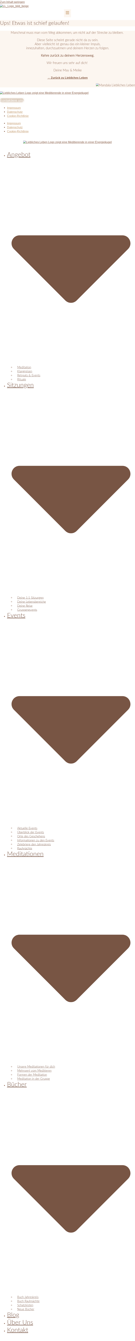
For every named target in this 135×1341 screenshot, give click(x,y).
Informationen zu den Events (35, 840)
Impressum (14, 107)
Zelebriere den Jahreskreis (34, 844)
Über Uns (20, 1322)
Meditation (24, 367)
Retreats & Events (28, 375)
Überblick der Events (30, 832)
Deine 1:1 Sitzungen (30, 597)
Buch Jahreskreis (27, 1297)
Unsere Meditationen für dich (36, 1066)
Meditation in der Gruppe (33, 1078)
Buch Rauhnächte (28, 1301)
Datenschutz (15, 111)
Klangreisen (24, 371)
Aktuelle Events (27, 828)
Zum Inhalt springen (12, 2)
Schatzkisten (25, 1305)
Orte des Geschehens (31, 836)
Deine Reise (25, 605)
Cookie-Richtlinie (18, 115)
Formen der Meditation (32, 1074)
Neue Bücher (25, 1309)
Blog (13, 1315)
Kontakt (17, 1330)
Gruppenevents (27, 609)
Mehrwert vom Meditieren (34, 1070)
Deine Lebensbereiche (31, 601)
